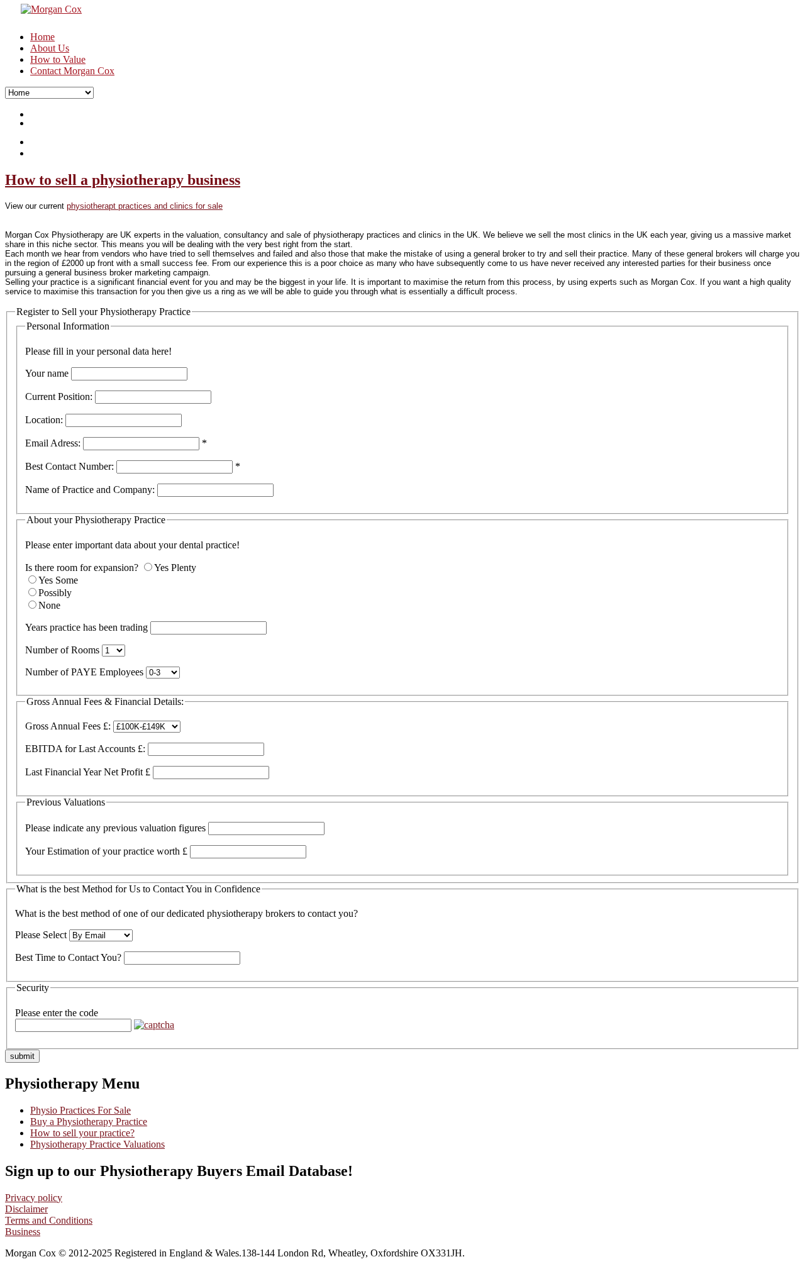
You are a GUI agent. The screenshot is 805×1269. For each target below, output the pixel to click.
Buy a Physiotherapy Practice (88, 1121)
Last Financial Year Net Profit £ (87, 772)
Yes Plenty (175, 567)
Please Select (41, 934)
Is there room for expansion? (81, 567)
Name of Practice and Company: (90, 489)
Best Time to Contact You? (68, 957)
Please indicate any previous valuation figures (115, 828)
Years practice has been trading (86, 627)
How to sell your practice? (82, 1133)
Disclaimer (26, 1209)
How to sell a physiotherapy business (122, 180)
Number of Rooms (62, 650)
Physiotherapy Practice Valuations (97, 1144)
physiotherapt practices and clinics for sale (145, 206)
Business (22, 1231)
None (49, 605)
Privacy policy (33, 1197)
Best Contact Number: (69, 466)
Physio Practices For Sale (80, 1110)
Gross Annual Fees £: (68, 726)
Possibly (55, 592)
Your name (47, 373)
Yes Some (58, 580)
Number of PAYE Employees (84, 672)
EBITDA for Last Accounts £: (85, 748)
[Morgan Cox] (43, 9)
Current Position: (58, 396)
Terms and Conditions (48, 1220)
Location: (44, 419)
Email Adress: (52, 443)
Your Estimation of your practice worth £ (106, 851)
